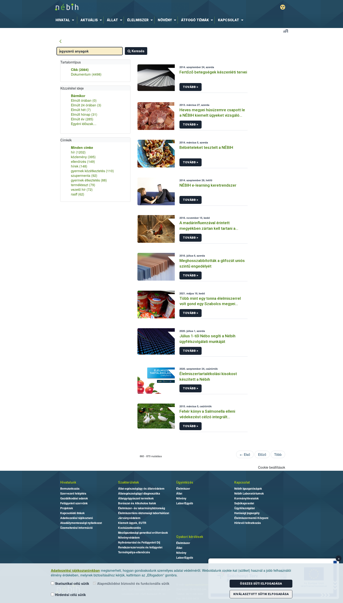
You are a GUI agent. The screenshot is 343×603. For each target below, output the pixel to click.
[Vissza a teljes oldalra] (60, 41)
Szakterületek (128, 482)
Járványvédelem (129, 518)
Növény (181, 498)
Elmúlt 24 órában (86, 105)
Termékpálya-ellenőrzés (134, 552)
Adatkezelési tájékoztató (76, 518)
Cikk (80, 69)
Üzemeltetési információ (76, 528)
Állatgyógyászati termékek (136, 498)
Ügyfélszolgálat (244, 508)
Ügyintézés (184, 482)
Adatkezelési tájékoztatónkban (75, 570)
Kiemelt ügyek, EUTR (132, 523)
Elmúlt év (82, 119)
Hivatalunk (68, 482)
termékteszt (83, 184)
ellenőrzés (83, 161)
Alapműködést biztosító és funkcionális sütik (132, 583)
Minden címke (82, 147)
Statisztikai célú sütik (71, 583)
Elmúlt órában (84, 100)
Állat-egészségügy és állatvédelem (141, 488)
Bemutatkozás (70, 488)
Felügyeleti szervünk (74, 503)
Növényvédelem (129, 537)
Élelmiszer (183, 488)
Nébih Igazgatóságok (248, 488)
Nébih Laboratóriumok (249, 493)
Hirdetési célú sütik (70, 594)
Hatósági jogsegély (247, 513)
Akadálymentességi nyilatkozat (81, 523)
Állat (179, 493)
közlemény (83, 156)
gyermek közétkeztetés (92, 170)
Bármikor (78, 95)
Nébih (121, 7)
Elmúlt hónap (84, 114)
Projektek (66, 508)
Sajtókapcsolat (244, 503)
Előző (262, 454)
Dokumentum (86, 74)
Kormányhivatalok (246, 498)
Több (278, 454)
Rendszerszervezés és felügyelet (140, 547)
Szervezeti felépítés (73, 493)
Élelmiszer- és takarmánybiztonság (141, 508)
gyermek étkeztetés (89, 180)
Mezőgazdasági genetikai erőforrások (143, 532)
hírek (79, 166)
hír (78, 152)
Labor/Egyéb (184, 503)
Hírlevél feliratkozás (247, 523)
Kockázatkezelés (129, 528)
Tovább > (190, 87)
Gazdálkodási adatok (74, 498)
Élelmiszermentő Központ (251, 518)
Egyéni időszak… (83, 123)
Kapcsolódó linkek (72, 513)
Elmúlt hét (81, 109)
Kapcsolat (242, 482)
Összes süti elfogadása (261, 583)
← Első (245, 454)
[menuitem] (65, 20)
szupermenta (84, 175)
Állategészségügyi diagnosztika (139, 493)
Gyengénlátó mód (282, 7)
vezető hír (82, 189)
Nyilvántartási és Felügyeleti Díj (139, 542)
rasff (77, 194)
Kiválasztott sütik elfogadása (261, 594)
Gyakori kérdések (189, 537)
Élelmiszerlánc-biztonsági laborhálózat (143, 513)
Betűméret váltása (286, 31)
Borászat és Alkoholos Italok (137, 503)
